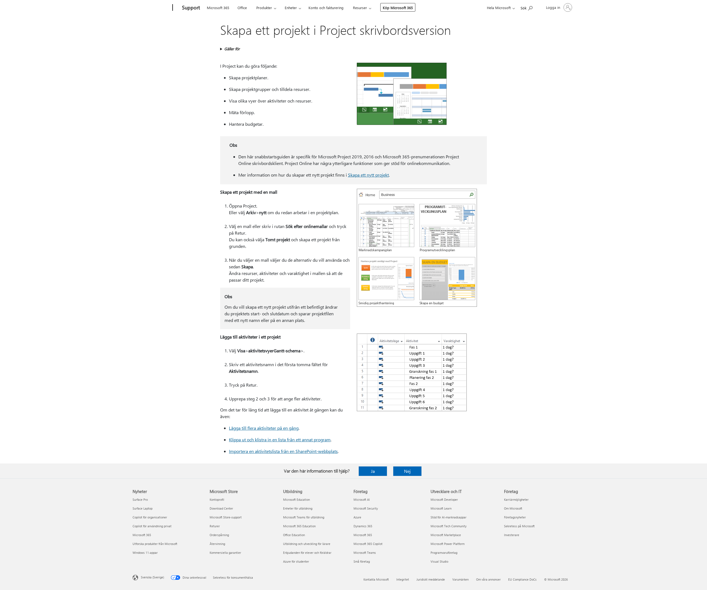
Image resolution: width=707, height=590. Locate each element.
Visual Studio (439, 561)
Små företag (362, 561)
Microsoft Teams (365, 552)
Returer (215, 526)
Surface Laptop (142, 508)
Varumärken (460, 579)
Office (242, 7)
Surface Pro (140, 499)
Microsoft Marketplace (446, 535)
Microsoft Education (296, 499)
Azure (357, 517)
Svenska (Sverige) (152, 577)
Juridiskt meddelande (430, 579)
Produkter (264, 7)
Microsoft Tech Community (448, 526)
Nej (407, 471)
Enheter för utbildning (297, 508)
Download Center (221, 508)
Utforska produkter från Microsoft (155, 544)
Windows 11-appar (145, 552)
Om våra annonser (488, 579)
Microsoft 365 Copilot (368, 544)
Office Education (294, 535)
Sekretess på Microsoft (519, 526)
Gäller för (232, 48)
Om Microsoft (513, 508)
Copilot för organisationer (150, 517)
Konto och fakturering (326, 7)
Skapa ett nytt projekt (368, 175)
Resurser (360, 7)
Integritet (402, 579)
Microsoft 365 (218, 7)
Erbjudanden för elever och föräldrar (307, 552)
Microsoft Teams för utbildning (303, 517)
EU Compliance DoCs (522, 579)
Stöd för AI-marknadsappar (448, 517)
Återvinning (217, 544)
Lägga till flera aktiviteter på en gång (264, 428)
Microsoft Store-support (226, 517)
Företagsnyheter (515, 517)
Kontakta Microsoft (376, 579)
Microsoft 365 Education (299, 526)
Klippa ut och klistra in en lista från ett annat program (280, 439)
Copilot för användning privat (152, 526)
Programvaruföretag (444, 552)
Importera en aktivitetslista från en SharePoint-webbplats (283, 451)
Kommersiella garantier (225, 552)
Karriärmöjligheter (516, 499)
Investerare (511, 535)
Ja (373, 471)
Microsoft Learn (441, 508)
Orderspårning (219, 535)
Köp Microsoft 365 (398, 7)
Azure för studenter (296, 561)
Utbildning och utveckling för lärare (306, 544)
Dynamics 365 (363, 526)
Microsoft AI (362, 499)
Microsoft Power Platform (448, 544)
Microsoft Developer (444, 499)
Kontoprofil (217, 499)
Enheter (291, 7)
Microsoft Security (366, 508)
